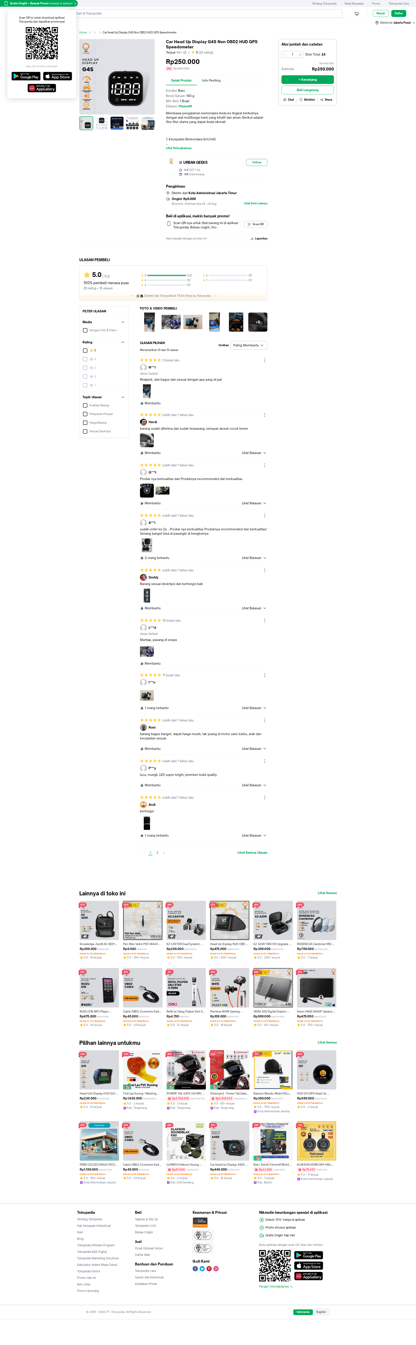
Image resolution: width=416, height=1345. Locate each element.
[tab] (181, 80)
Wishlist (309, 99)
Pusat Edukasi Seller (149, 1248)
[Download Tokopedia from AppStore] (308, 1265)
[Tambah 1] (300, 54)
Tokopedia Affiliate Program (96, 1245)
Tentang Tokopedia (324, 3)
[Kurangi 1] (285, 54)
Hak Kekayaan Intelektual (94, 1225)
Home (83, 32)
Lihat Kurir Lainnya (255, 203)
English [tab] (321, 1312)
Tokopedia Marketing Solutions (98, 1258)
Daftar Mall (142, 1255)
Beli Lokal (83, 1284)
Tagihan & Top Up (146, 1219)
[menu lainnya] (264, 360)
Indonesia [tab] (303, 1312)
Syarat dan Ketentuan (149, 1277)
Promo (376, 3)
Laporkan (261, 238)
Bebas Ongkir (144, 1232)
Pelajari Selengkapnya (274, 1286)
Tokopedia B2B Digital (92, 1251)
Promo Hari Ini (86, 1277)
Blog (80, 1238)
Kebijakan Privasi (146, 1284)
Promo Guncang (88, 1291)
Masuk (381, 13)
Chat (291, 99)
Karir (80, 1232)
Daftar (399, 13)
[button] (395, 23)
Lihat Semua (327, 893)
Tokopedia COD (145, 1225)
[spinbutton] (292, 54)
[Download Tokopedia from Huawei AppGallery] (308, 1276)
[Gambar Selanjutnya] (152, 123)
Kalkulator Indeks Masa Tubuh (97, 1264)
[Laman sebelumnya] (143, 852)
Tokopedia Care (399, 3)
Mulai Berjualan (354, 3)
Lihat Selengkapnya (179, 148)
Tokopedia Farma (88, 1271)
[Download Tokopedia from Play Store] (308, 1255)
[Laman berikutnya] (164, 852)
